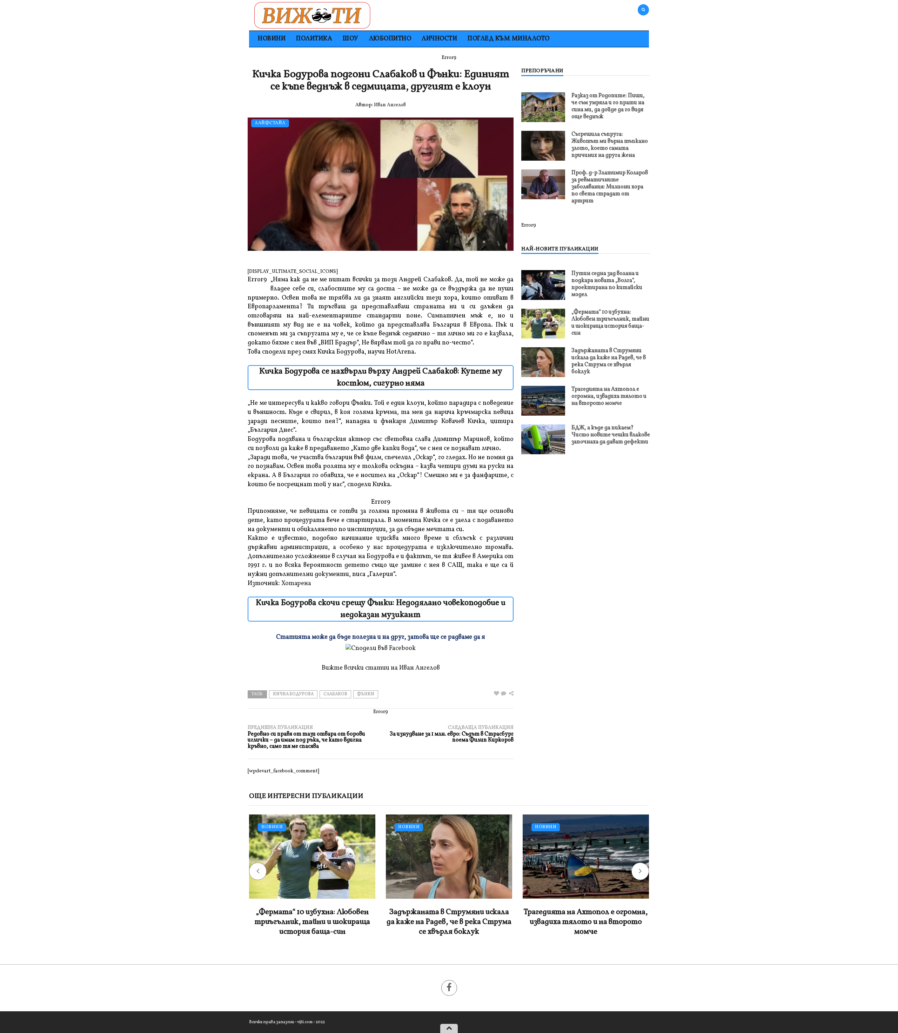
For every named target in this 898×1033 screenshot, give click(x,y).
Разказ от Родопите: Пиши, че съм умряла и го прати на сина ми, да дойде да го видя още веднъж (608, 106)
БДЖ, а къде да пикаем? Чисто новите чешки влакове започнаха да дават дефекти (610, 435)
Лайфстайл (270, 123)
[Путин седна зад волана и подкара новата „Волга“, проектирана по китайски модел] (543, 285)
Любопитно (390, 38)
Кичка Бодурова (293, 694)
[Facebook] (449, 988)
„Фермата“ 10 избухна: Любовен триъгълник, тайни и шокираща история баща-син (610, 322)
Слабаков (335, 694)
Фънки (365, 694)
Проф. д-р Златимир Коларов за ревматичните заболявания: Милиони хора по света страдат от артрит (609, 187)
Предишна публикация (306, 737)
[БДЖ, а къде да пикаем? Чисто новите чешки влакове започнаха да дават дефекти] (543, 439)
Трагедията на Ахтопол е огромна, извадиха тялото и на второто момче (608, 396)
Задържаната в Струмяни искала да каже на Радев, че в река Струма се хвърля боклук (608, 361)
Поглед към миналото (509, 38)
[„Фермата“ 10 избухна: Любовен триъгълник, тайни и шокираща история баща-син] (543, 323)
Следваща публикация (452, 734)
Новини (272, 38)
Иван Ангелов (390, 105)
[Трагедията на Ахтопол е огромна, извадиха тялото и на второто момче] (543, 400)
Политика (314, 38)
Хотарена (296, 583)
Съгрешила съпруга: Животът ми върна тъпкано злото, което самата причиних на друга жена (609, 144)
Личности (439, 38)
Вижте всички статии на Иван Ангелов (381, 668)
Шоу (350, 38)
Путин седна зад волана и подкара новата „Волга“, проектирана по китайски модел (606, 284)
